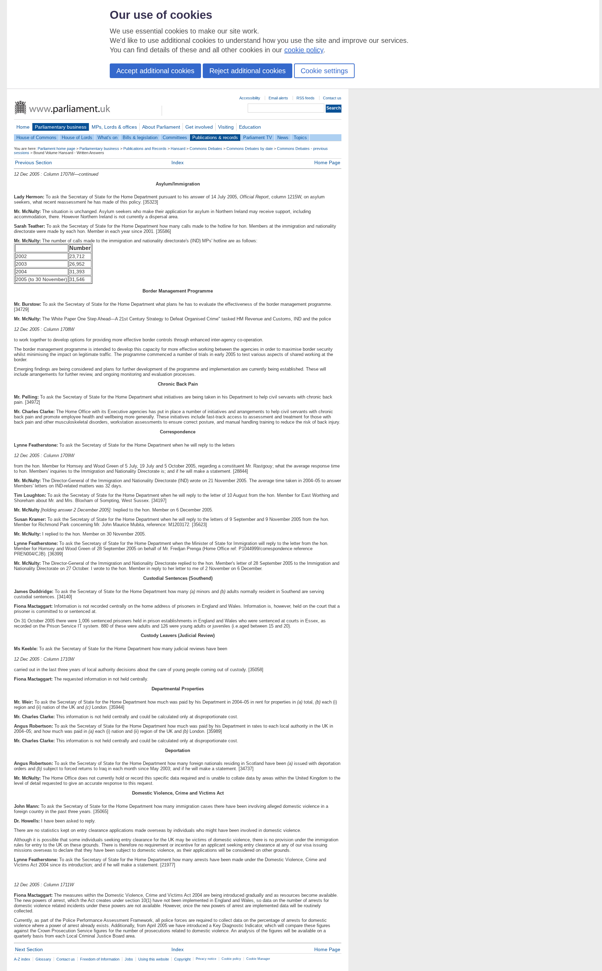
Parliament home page (56, 148)
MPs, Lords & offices (114, 127)
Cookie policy (231, 959)
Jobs (129, 959)
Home (23, 127)
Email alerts (278, 98)
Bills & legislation (140, 137)
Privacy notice (206, 959)
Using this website (153, 959)
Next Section (29, 949)
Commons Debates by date (249, 148)
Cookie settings (324, 71)
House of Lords (77, 137)
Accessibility (249, 98)
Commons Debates (206, 148)
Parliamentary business (60, 127)
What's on (107, 137)
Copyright (182, 959)
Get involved (199, 127)
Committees (175, 137)
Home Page (327, 162)
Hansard (178, 148)
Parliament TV (257, 137)
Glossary (43, 959)
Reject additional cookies (247, 71)
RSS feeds (305, 98)
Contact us (332, 98)
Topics (300, 137)
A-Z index (22, 959)
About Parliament (161, 127)
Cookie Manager (258, 959)
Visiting (226, 127)
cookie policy (303, 50)
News (282, 137)
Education (250, 127)
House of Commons (36, 137)
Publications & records (215, 137)
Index (177, 162)
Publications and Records (145, 148)
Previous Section (33, 162)
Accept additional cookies (155, 71)
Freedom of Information (99, 959)
